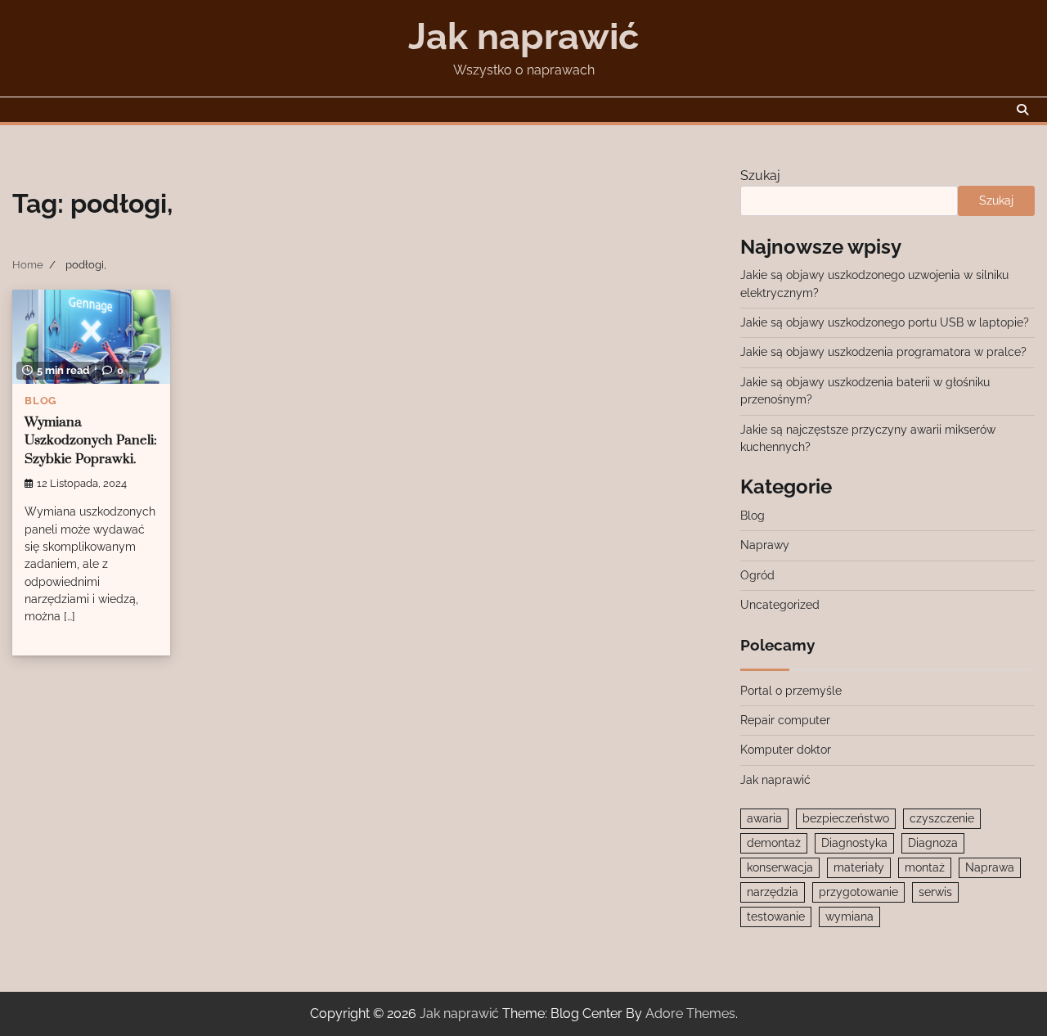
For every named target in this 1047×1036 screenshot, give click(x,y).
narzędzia (772, 892)
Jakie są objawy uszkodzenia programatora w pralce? (883, 351)
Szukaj (760, 175)
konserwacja (780, 867)
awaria (764, 818)
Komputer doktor (785, 749)
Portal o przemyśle (791, 690)
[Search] (1022, 109)
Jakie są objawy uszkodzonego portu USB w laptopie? (884, 322)
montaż (925, 867)
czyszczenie (942, 818)
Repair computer (785, 720)
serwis (935, 892)
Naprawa (989, 867)
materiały (859, 867)
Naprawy (764, 545)
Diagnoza (933, 842)
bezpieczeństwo (845, 818)
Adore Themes (690, 1013)
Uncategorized (780, 604)
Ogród (757, 575)
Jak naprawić (523, 36)
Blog (40, 400)
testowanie (776, 916)
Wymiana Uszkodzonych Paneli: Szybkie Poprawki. (91, 441)
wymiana (849, 916)
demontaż (774, 842)
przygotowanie (858, 892)
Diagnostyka (854, 842)
